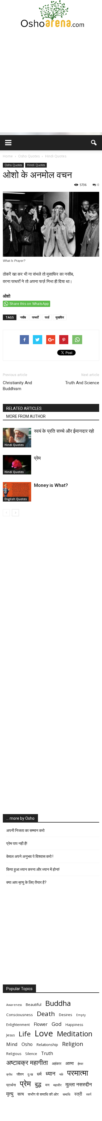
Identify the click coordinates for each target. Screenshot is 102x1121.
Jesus (10, 1035)
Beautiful (33, 1004)
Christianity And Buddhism (17, 385)
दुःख (30, 1074)
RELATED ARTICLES (24, 408)
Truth (47, 1053)
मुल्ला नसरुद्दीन (78, 1084)
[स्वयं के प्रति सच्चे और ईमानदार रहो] (17, 437)
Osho (27, 1044)
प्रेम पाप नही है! (16, 843)
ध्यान (50, 1073)
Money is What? (51, 485)
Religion (72, 1044)
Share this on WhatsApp (29, 304)
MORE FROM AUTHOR (26, 416)
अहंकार (56, 1063)
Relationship (47, 1044)
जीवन (20, 1074)
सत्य (20, 1094)
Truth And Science (82, 382)
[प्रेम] (17, 464)
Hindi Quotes (36, 165)
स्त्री (78, 1094)
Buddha (58, 1003)
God (56, 1024)
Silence (31, 1053)
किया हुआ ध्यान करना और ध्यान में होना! (33, 869)
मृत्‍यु (9, 1094)
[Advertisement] (51, 81)
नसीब (23, 317)
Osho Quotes (13, 165)
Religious (13, 1053)
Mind (12, 1044)
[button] (94, 142)
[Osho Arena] (51, 14)
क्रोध (9, 1074)
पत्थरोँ (35, 317)
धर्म (39, 1074)
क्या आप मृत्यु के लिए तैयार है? (26, 882)
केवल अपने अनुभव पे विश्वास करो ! (29, 856)
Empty (81, 1015)
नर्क (61, 1074)
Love (44, 1033)
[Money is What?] (17, 492)
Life (25, 1034)
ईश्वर (80, 1064)
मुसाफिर (60, 317)
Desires (65, 1014)
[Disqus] (51, 595)
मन (47, 1084)
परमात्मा (77, 1073)
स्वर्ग (88, 1094)
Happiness (74, 1024)
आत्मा (69, 1063)
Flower (41, 1024)
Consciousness (19, 1014)
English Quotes (16, 499)
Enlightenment (18, 1024)
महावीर (57, 1085)
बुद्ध (38, 1084)
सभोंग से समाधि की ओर (43, 1094)
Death (46, 1014)
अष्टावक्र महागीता (27, 1062)
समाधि (66, 1094)
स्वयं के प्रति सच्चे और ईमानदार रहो (64, 431)
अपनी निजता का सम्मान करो (25, 830)
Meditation (74, 1034)
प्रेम (37, 458)
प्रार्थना (11, 1084)
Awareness (14, 1005)
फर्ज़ (47, 317)
